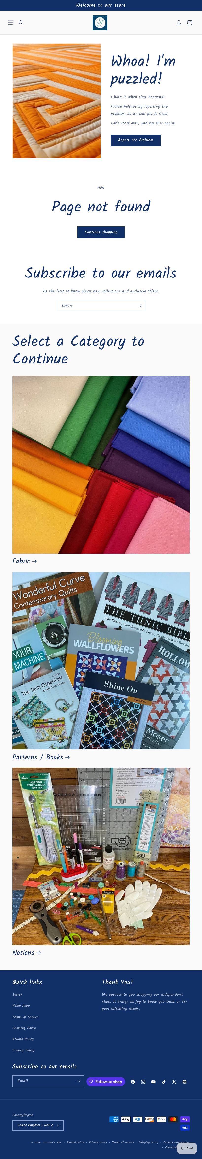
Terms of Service (25, 1017)
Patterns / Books (37, 757)
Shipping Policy (24, 1028)
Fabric (21, 562)
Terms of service (123, 1142)
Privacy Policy (23, 1050)
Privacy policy (98, 1142)
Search (17, 994)
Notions (23, 953)
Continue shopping (101, 232)
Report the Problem (135, 140)
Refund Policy (23, 1039)
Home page (21, 1005)
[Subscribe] (139, 305)
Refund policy (75, 1142)
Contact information (176, 1142)
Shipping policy (148, 1142)
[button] (10, 22)
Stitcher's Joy (52, 1143)
